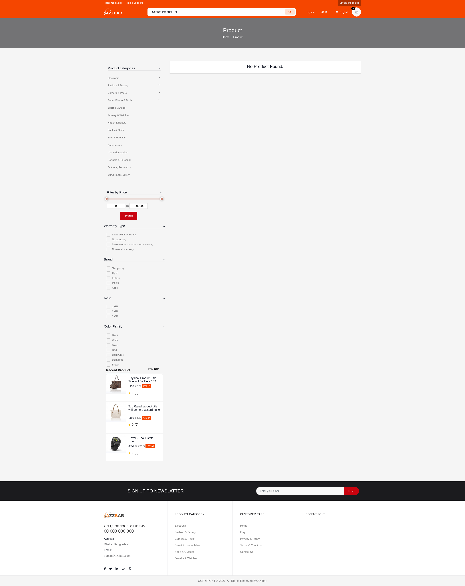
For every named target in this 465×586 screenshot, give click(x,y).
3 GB (115, 316)
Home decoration (118, 152)
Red (114, 349)
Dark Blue (117, 359)
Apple (115, 287)
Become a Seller (113, 2)
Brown (115, 364)
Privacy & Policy (250, 538)
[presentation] (152, 369)
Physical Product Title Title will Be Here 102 (142, 380)
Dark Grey (118, 354)
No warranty (119, 239)
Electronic (113, 77)
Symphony (118, 268)
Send (351, 491)
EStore (116, 277)
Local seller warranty (124, 234)
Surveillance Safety (119, 174)
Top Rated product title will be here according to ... (144, 410)
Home (226, 37)
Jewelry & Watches (118, 115)
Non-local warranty (123, 249)
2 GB (115, 311)
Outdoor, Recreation (119, 167)
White (115, 340)
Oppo (115, 273)
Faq (242, 532)
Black (115, 335)
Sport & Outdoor (117, 107)
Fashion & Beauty (118, 85)
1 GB (115, 306)
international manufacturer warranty (132, 244)
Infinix (115, 282)
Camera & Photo (117, 92)
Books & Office (116, 130)
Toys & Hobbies (117, 137)
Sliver (115, 344)
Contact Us (247, 551)
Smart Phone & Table (120, 100)
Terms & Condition (251, 545)
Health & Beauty (117, 122)
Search (129, 215)
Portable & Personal (119, 159)
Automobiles (115, 145)
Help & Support (134, 2)
